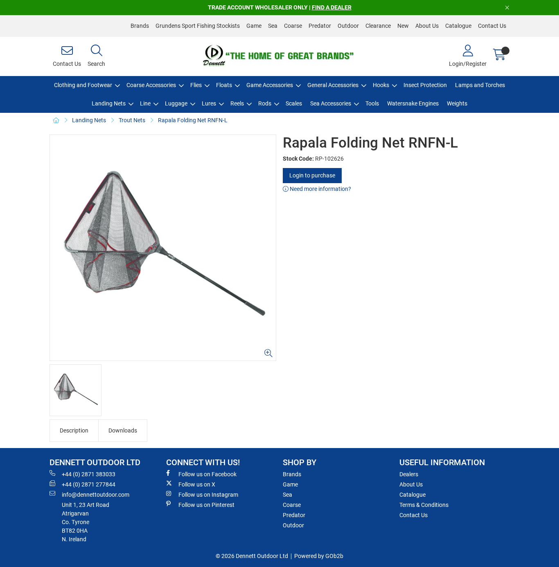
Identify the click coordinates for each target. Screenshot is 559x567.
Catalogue (458, 25)
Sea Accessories (330, 103)
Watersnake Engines (413, 103)
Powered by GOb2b (318, 556)
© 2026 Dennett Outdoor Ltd (252, 556)
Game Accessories (269, 85)
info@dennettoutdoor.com (95, 494)
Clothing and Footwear (83, 85)
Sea (272, 25)
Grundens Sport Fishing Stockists (198, 25)
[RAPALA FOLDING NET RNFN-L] (163, 247)
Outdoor (348, 25)
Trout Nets (132, 120)
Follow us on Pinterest (206, 505)
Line (145, 103)
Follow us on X (196, 484)
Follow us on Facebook (207, 474)
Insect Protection (425, 85)
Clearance (378, 25)
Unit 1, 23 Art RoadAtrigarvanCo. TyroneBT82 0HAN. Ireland (85, 522)
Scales (294, 103)
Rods (264, 103)
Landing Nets (109, 103)
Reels (237, 103)
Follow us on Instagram (208, 494)
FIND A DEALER (332, 7)
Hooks (381, 85)
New (403, 25)
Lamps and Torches (480, 85)
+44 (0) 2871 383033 (88, 474)
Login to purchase (312, 175)
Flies (196, 85)
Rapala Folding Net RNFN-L (193, 120)
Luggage (176, 103)
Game (253, 25)
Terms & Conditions (424, 505)
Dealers (408, 474)
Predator (320, 25)
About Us (427, 25)
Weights (457, 103)
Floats (224, 85)
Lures (209, 103)
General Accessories (332, 85)
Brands (140, 25)
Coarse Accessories (151, 85)
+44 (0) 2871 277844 (88, 484)
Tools (372, 103)
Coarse (293, 25)
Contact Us (492, 25)
